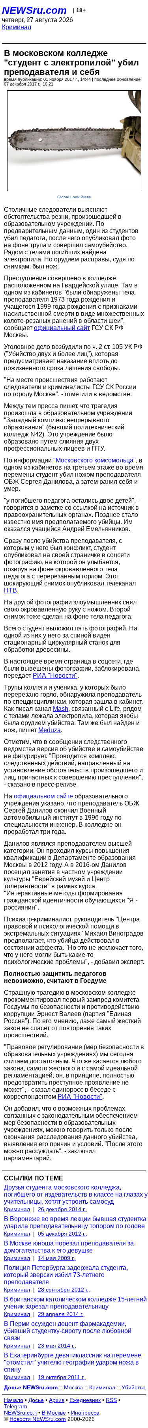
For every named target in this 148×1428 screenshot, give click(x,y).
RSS (111, 1400)
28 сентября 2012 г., (64, 1289)
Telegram (15, 1406)
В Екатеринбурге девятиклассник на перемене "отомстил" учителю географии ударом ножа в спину (72, 1362)
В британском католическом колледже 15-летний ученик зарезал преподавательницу (75, 1303)
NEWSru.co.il (20, 1412)
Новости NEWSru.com (37, 1419)
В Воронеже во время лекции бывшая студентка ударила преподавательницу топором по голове (75, 1222)
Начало (13, 1400)
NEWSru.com (34, 10)
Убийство (134, 1387)
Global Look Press (74, 197)
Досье (36, 1400)
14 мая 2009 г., (57, 1258)
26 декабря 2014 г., (62, 1209)
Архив (56, 1400)
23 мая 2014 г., (57, 1345)
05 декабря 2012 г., (62, 1233)
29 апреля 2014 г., (61, 1314)
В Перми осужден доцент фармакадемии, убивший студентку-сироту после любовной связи (67, 1330)
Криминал (16, 27)
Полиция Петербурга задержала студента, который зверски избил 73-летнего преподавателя (66, 1274)
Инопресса (85, 1412)
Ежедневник (85, 1400)
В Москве (54, 1412)
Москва (73, 1387)
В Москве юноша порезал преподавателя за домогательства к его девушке (69, 1247)
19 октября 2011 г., (62, 1377)
